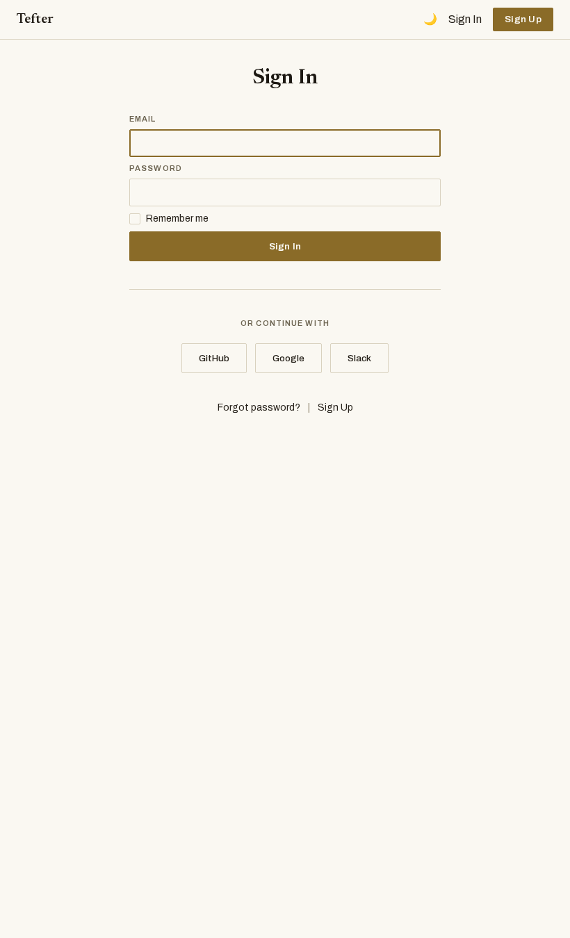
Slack (359, 358)
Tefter (35, 19)
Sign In (465, 19)
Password (155, 168)
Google (288, 358)
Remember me (177, 218)
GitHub (214, 358)
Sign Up (523, 19)
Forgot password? (259, 407)
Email (142, 119)
